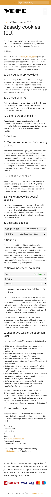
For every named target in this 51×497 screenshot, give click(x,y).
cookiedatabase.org (11, 451)
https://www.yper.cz (29, 57)
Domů (6, 22)
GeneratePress (37, 493)
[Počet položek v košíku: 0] (14, 3)
